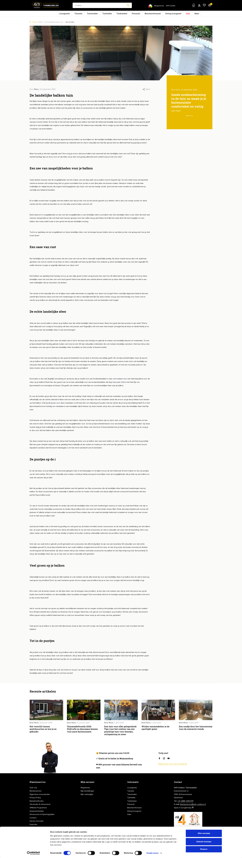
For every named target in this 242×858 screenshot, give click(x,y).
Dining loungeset (159, 13)
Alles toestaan (204, 833)
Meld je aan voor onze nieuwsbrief (172, 764)
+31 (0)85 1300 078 (185, 801)
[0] (209, 5)
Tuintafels (113, 13)
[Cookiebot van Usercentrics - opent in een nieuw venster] (33, 853)
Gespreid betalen (37, 811)
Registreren (85, 787)
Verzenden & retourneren (40, 804)
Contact (33, 818)
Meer (177, 13)
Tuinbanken (123, 13)
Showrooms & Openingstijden (42, 814)
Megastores (159, 6)
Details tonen (152, 853)
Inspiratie (33, 824)
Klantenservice (35, 791)
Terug (34, 22)
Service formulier (36, 821)
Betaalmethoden (37, 801)
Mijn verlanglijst (87, 794)
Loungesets (83, 13)
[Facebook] (159, 758)
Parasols (134, 13)
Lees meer (175, 111)
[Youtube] (169, 758)
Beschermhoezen (145, 13)
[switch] (91, 853)
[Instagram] (164, 758)
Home (40, 22)
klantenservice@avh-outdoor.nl (193, 804)
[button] (187, 115)
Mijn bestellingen (87, 791)
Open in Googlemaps (183, 807)
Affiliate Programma (38, 807)
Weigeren (203, 849)
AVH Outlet (170, 6)
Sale (170, 13)
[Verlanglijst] (204, 5)
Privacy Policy (35, 797)
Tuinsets (93, 13)
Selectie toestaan (203, 841)
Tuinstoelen (103, 13)
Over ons (33, 787)
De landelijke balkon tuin (54, 22)
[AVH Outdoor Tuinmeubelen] (45, 5)
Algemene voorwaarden (40, 794)
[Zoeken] (128, 5)
